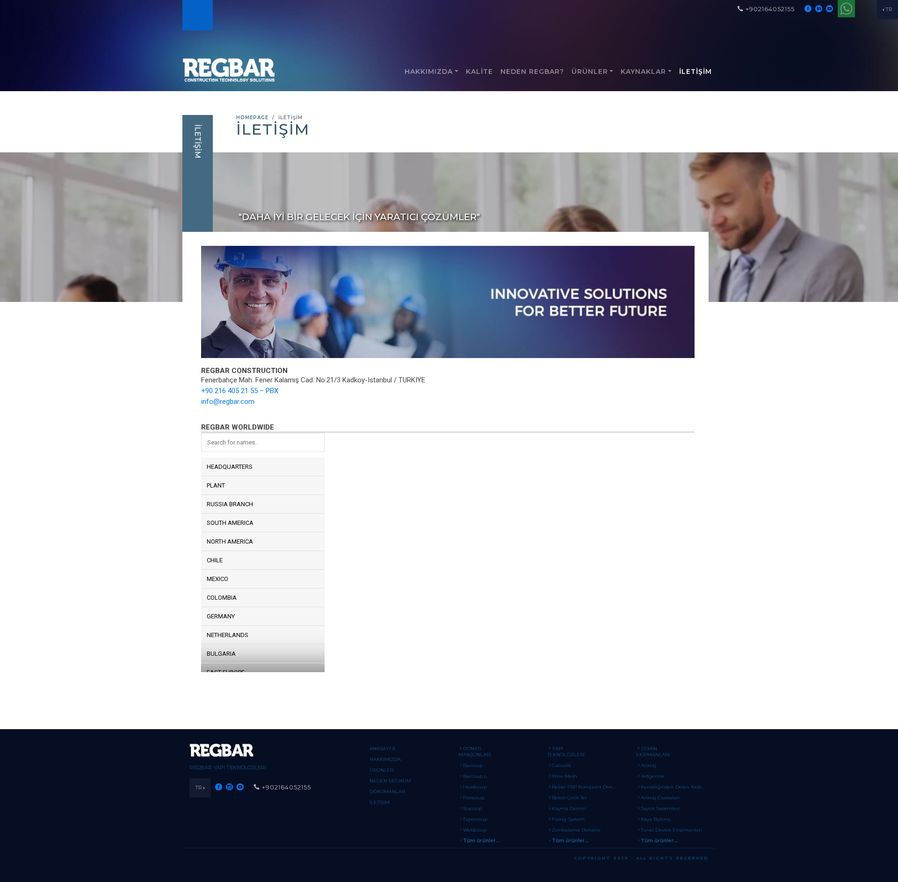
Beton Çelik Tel (569, 798)
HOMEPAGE (252, 118)
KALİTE (479, 71)
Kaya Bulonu (656, 819)
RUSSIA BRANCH (230, 504)
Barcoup (473, 765)
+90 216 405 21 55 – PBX (239, 391)
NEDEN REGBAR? (532, 71)
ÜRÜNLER (590, 71)
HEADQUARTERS (230, 466)
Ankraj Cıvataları (660, 798)
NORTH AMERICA (230, 541)
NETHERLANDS (227, 634)
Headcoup (475, 787)
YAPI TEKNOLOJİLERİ (566, 752)
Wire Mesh (564, 776)
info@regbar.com (227, 401)
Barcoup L (475, 776)
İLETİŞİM (695, 71)
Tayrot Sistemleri (660, 808)
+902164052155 (770, 9)
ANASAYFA (382, 749)
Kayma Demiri (569, 808)
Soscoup (472, 808)
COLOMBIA (222, 597)
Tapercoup (475, 819)
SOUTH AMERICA (230, 522)
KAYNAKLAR (643, 71)
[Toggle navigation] (196, 15)
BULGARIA (221, 653)
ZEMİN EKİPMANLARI (653, 752)
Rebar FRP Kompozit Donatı (585, 787)
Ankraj (648, 765)
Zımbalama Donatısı (576, 830)
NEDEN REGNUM (390, 781)
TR (888, 9)
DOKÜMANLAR (387, 792)
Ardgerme (653, 776)
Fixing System (568, 819)
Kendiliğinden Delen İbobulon (676, 787)
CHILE (215, 560)
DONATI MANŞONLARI (474, 752)
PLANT (216, 485)
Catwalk (561, 765)
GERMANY (221, 616)
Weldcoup (474, 830)
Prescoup (474, 798)
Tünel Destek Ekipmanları (671, 830)
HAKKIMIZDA (429, 71)
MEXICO (217, 578)
